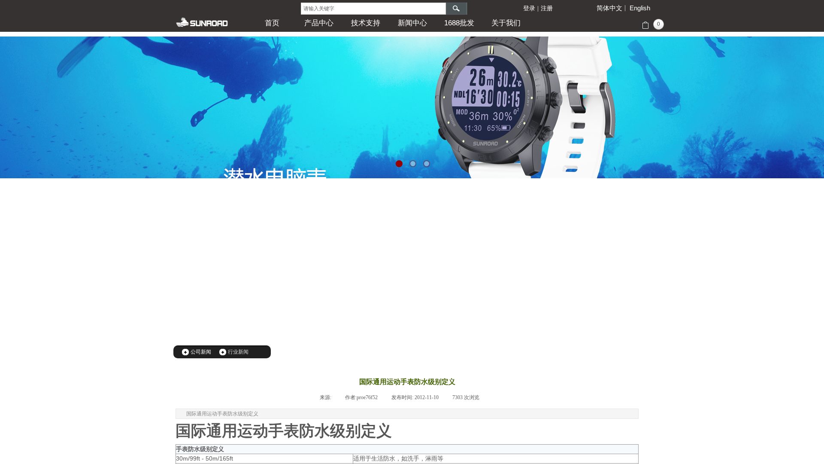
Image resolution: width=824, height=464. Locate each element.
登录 (529, 8)
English (640, 8)
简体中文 (609, 8)
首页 (272, 23)
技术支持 (365, 23)
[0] (645, 25)
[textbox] (373, 9)
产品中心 (318, 23)
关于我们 (506, 23)
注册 (547, 8)
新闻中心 (412, 23)
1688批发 (459, 23)
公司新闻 (201, 352)
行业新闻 (238, 352)
